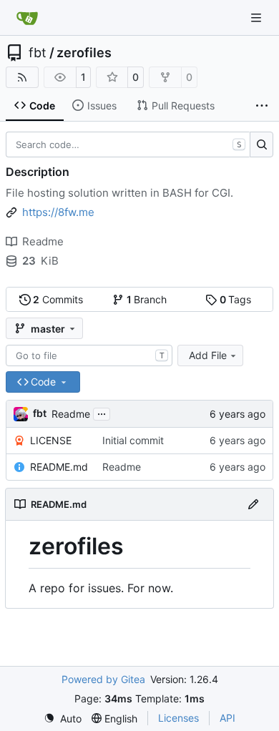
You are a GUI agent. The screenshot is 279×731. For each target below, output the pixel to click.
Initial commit (133, 440)
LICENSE (51, 440)
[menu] (63, 718)
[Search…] (261, 144)
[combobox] (89, 355)
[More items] (261, 106)
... (101, 412)
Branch (147, 299)
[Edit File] (253, 504)
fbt (37, 53)
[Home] (27, 18)
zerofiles (84, 53)
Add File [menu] (208, 355)
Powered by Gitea (103, 679)
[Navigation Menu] (257, 17)
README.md (59, 467)
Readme (71, 414)
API (227, 718)
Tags (236, 299)
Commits (58, 299)
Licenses (178, 718)
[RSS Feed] (22, 77)
